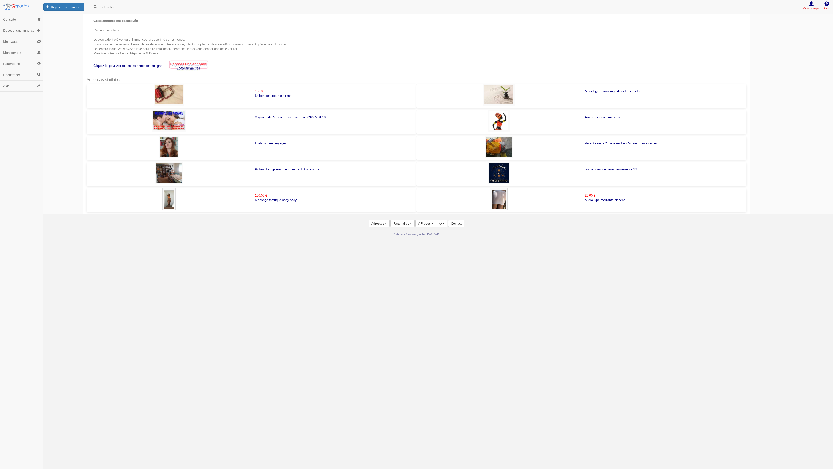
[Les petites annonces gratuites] (21, 5)
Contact (456, 223)
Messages (10, 41)
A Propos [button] (424, 223)
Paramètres (11, 64)
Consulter (10, 19)
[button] (441, 223)
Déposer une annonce (65, 7)
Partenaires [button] (401, 223)
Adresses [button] (378, 223)
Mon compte (12, 52)
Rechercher (106, 7)
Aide (6, 86)
